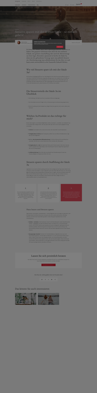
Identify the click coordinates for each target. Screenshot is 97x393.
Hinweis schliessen (60, 46)
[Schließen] (64, 40)
